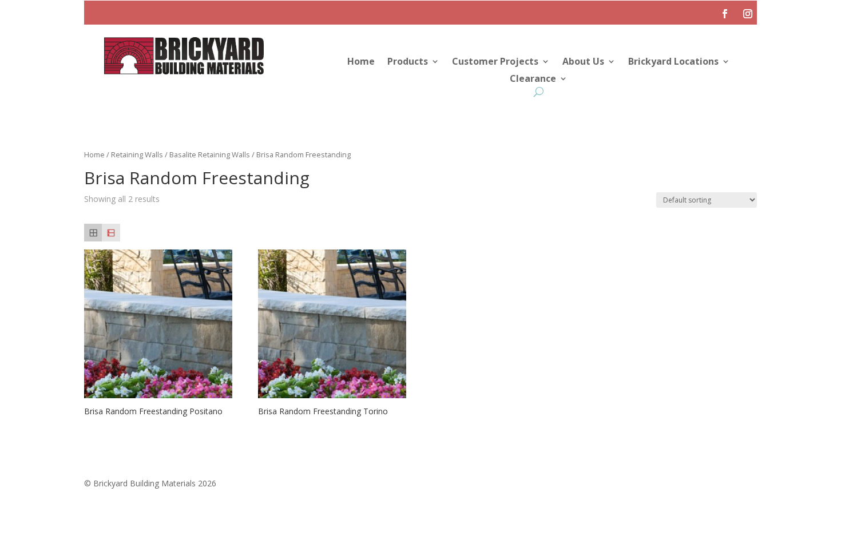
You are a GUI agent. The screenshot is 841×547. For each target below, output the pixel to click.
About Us (583, 62)
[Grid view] (93, 232)
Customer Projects (495, 62)
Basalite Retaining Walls (209, 154)
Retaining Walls (137, 154)
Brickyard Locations (673, 62)
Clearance (533, 79)
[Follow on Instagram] (748, 14)
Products (407, 62)
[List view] (111, 232)
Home (361, 62)
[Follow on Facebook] (725, 14)
